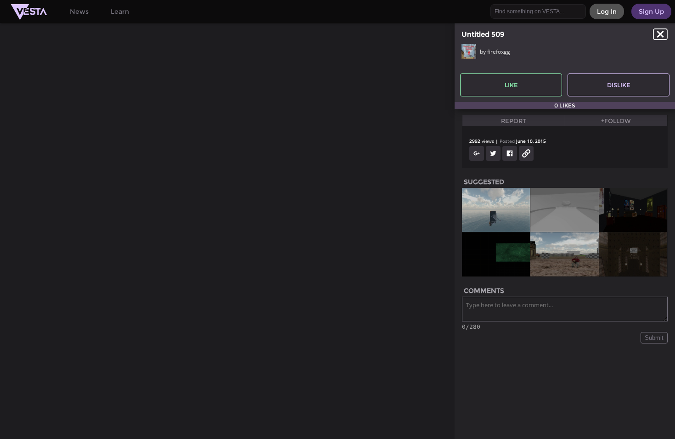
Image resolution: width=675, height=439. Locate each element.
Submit (654, 337)
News (79, 11)
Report (513, 120)
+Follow (616, 120)
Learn (120, 11)
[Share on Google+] (476, 153)
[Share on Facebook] (509, 153)
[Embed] (526, 153)
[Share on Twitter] (493, 153)
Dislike (618, 85)
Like (511, 85)
